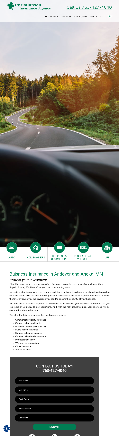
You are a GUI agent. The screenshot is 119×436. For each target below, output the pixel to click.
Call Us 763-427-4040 (89, 7)
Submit (54, 427)
